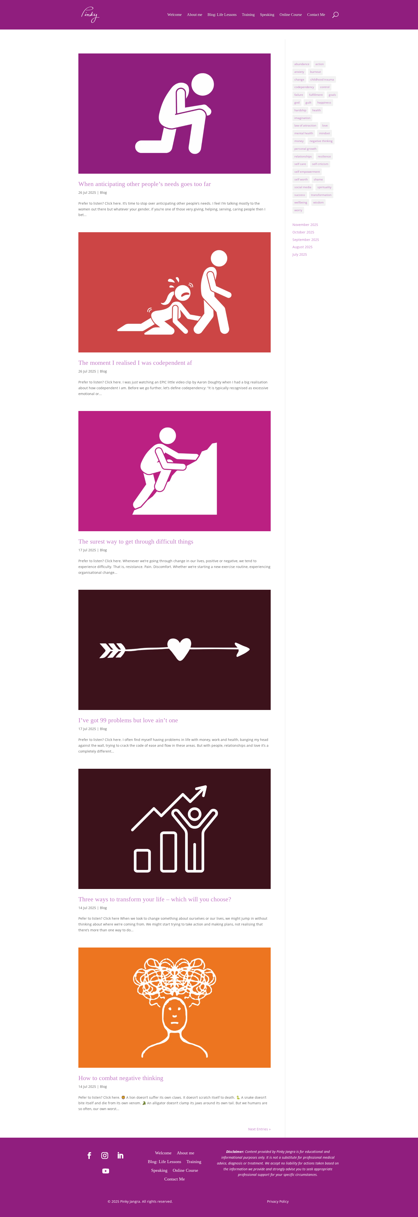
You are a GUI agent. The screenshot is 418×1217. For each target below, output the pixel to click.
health (316, 110)
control (324, 87)
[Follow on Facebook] (89, 1155)
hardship (300, 110)
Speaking (267, 15)
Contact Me (316, 15)
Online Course (291, 15)
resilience (324, 156)
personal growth (305, 149)
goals (332, 95)
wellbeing (300, 202)
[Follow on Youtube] (105, 1171)
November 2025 (305, 224)
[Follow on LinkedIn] (120, 1155)
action (319, 64)
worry (298, 210)
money (299, 141)
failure (298, 95)
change (299, 79)
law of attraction (305, 125)
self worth (301, 179)
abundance (301, 64)
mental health (303, 133)
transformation (321, 195)
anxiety (299, 72)
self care (300, 164)
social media (302, 187)
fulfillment (316, 95)
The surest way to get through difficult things (135, 541)
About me (194, 15)
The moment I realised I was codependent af (135, 362)
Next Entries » (259, 1129)
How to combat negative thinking (120, 1078)
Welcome (174, 15)
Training (248, 15)
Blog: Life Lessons (222, 15)
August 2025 (302, 247)
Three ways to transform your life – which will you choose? (154, 899)
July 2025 (299, 254)
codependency (304, 87)
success (299, 195)
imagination (302, 118)
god (296, 102)
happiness (324, 102)
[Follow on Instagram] (105, 1155)
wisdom (318, 202)
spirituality (324, 187)
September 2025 (305, 239)
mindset (324, 133)
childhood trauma (322, 79)
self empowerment (307, 172)
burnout (315, 72)
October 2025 (303, 232)
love (325, 125)
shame (318, 179)
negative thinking (321, 141)
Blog (103, 192)
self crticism (320, 164)
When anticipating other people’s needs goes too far (144, 183)
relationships (303, 156)
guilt (308, 102)
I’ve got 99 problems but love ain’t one (128, 720)
